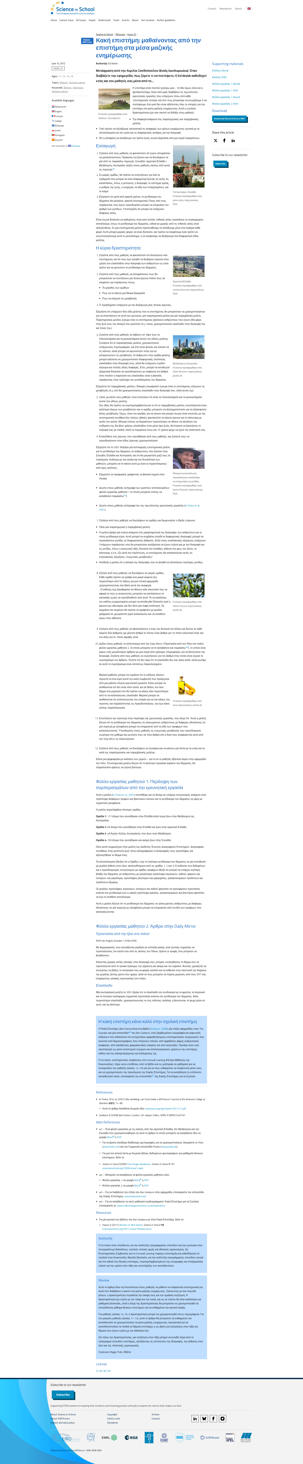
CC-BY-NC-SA (103, 1371)
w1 (114, 168)
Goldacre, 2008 (159, 1029)
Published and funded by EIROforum (67, 1450)
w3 (129, 1032)
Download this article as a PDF (229, 118)
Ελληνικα (59, 125)
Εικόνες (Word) (220, 70)
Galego (58, 121)
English (58, 111)
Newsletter (226, 8)
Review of (131, 1225)
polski (58, 130)
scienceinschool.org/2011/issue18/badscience (127, 1229)
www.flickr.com (111, 1147)
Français (59, 116)
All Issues (81, 20)
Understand (104, 20)
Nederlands (60, 106)
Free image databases (139, 1164)
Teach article (87, 41)
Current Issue (66, 20)
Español (59, 139)
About (135, 20)
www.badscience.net (135, 1196)
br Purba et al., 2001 (123, 795)
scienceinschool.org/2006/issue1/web (122, 1168)
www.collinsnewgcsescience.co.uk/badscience (141, 1205)
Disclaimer (112, 1422)
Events (125, 20)
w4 (152, 1075)
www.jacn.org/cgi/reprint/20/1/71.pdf (165, 1108)
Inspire (92, 20)
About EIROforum (60, 1418)
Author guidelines (166, 20)
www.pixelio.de (169, 1147)
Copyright (112, 1414)
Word (110, 1137)
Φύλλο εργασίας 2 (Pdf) (225, 104)
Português (60, 135)
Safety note (113, 1418)
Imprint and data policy (62, 1422)
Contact (212, 8)
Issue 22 (131, 34)
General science (77, 82)
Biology (64, 82)
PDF (119, 1137)
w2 (125, 495)
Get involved (147, 20)
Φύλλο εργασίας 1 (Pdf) (225, 90)
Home (53, 20)
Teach (116, 20)
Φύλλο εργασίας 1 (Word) (226, 84)
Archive (155, 1414)
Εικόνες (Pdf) (219, 77)
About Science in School (63, 1414)
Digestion (78, 87)
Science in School (104, 34)
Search (238, 8)
